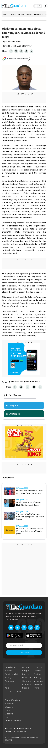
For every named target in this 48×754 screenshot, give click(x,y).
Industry (37, 677)
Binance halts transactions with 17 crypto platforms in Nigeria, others (30, 531)
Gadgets (9, 714)
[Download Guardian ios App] (33, 635)
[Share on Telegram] (26, 51)
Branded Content (13, 691)
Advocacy (9, 681)
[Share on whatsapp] (21, 51)
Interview (9, 707)
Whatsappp (14, 414)
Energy (8, 677)
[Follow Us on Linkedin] (30, 627)
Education (26, 677)
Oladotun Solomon (32, 382)
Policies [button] (8, 731)
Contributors (10, 667)
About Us (8, 728)
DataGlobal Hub (16, 382)
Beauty (25, 674)
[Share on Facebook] (11, 51)
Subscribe (24, 652)
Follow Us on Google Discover (17, 58)
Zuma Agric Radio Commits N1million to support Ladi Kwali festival (30, 517)
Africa (7, 684)
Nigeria (25, 688)
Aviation (8, 670)
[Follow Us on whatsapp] (37, 627)
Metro (21, 14)
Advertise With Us (24, 728)
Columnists (27, 684)
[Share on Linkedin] (31, 51)
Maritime (38, 684)
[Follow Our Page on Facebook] (11, 627)
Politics (29, 14)
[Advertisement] (24, 569)
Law (6, 717)
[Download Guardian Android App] (14, 635)
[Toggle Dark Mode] (37, 6)
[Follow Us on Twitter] (17, 627)
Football (37, 674)
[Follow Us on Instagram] (24, 627)
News (5, 14)
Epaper (14, 14)
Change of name (13, 720)
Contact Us (21, 731)
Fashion (37, 670)
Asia (7, 688)
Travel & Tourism (12, 700)
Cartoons (26, 681)
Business (38, 14)
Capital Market (11, 674)
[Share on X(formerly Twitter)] (16, 51)
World (36, 688)
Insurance (38, 681)
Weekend (9, 703)
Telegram (13, 405)
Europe (25, 670)
